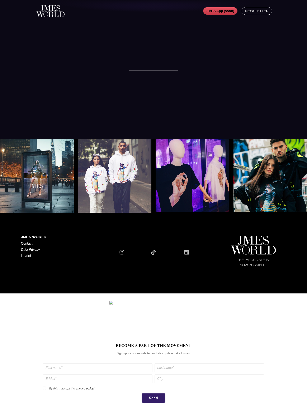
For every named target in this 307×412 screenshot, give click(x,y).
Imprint (26, 255)
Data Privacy (30, 249)
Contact (26, 243)
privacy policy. (85, 388)
